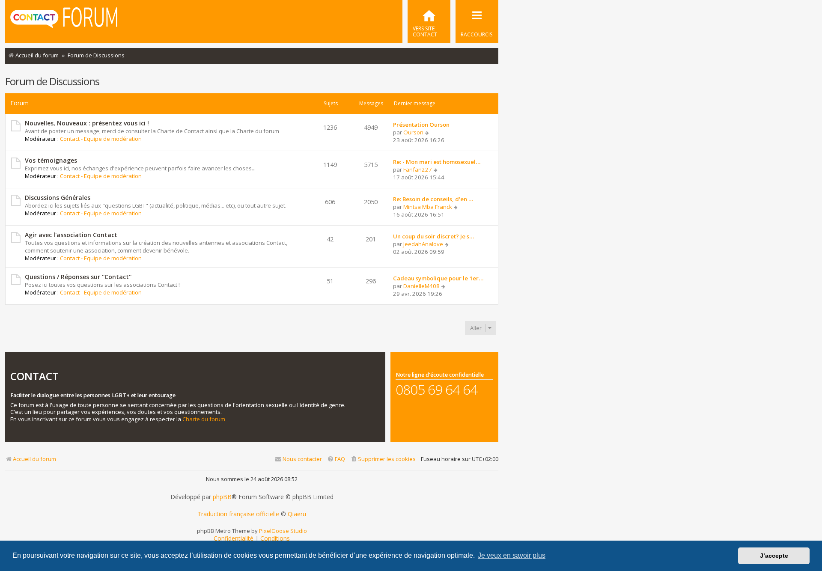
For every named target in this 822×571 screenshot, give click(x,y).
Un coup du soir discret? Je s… (433, 236)
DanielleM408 (421, 286)
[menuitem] (429, 21)
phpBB (222, 497)
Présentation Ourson (421, 124)
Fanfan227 (417, 169)
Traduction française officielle (238, 514)
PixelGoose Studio (283, 531)
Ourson (413, 132)
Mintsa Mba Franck (427, 207)
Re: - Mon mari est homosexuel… (436, 162)
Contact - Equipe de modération (101, 139)
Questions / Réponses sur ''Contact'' (78, 277)
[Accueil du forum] (63, 20)
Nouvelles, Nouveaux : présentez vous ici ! (87, 123)
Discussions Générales (57, 197)
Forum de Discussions (52, 81)
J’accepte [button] (774, 555)
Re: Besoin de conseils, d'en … (433, 199)
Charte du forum (203, 419)
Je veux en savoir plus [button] (511, 555)
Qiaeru (297, 514)
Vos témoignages (51, 160)
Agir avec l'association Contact (71, 235)
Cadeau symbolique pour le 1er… (438, 278)
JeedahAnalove (423, 244)
